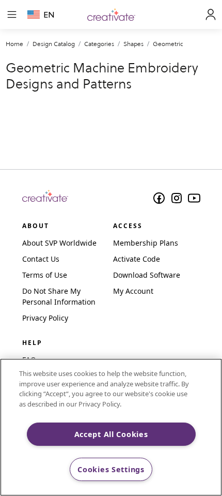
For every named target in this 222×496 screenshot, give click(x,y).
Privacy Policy (45, 318)
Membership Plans (145, 243)
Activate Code (136, 259)
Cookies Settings (111, 469)
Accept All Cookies (111, 434)
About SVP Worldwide (59, 243)
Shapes (133, 43)
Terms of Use (44, 275)
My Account (133, 291)
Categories (99, 43)
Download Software (146, 275)
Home (14, 43)
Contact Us (40, 259)
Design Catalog (54, 43)
